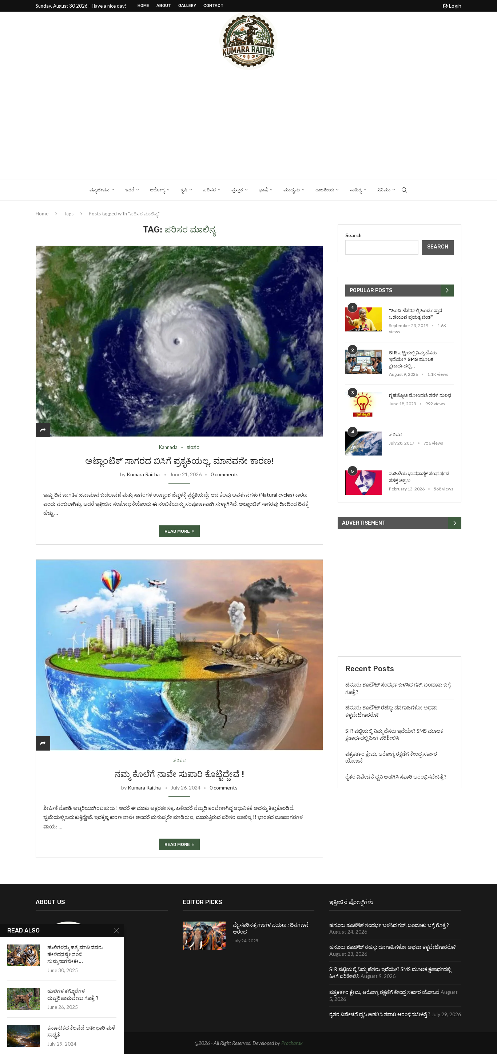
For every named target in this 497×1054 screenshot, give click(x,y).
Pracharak (292, 1043)
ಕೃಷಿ (183, 189)
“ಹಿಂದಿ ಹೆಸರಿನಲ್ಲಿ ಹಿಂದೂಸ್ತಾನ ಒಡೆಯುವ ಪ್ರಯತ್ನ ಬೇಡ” (415, 314)
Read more (177, 531)
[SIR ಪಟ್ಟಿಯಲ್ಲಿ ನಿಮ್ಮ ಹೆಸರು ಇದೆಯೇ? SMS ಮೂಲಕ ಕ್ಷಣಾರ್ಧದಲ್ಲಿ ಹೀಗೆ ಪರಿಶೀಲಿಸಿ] (363, 362)
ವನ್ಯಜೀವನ (100, 189)
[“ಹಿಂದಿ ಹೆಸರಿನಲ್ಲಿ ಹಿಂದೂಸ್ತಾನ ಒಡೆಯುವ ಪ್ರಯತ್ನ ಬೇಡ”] (363, 319)
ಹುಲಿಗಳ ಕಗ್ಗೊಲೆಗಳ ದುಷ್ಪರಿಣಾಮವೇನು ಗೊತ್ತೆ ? (73, 994)
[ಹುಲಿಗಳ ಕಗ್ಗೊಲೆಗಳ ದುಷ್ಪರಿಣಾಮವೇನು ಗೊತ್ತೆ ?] (23, 999)
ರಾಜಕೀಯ (324, 189)
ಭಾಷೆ (263, 189)
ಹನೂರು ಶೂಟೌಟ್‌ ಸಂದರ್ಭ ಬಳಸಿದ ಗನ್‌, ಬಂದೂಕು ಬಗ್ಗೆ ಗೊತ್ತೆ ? (389, 925)
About (163, 5)
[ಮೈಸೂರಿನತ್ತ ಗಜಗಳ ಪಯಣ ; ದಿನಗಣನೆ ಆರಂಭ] (204, 936)
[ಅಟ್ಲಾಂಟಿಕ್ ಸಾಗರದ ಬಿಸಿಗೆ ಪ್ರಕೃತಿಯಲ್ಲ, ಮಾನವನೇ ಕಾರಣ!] (179, 341)
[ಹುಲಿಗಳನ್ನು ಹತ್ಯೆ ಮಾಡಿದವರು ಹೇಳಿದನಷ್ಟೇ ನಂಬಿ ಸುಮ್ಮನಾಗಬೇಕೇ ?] (23, 955)
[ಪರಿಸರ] (363, 443)
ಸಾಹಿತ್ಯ (356, 189)
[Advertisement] (248, 124)
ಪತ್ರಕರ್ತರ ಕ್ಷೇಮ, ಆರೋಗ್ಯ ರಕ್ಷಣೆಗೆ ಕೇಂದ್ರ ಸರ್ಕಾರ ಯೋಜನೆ (384, 992)
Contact (213, 5)
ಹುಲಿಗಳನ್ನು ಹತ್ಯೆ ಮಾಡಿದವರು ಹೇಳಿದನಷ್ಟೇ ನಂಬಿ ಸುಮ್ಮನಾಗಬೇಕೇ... (75, 954)
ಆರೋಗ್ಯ (157, 189)
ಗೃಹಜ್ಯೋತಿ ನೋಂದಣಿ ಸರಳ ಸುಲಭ (420, 395)
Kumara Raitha (143, 474)
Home (143, 5)
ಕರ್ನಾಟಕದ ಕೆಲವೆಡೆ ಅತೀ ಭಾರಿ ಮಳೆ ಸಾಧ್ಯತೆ (81, 1031)
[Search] (404, 189)
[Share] (42, 430)
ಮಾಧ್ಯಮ (291, 189)
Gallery (187, 5)
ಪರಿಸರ (209, 189)
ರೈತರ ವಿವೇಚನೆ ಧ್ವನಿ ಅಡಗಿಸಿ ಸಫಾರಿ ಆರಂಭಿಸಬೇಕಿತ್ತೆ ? (395, 776)
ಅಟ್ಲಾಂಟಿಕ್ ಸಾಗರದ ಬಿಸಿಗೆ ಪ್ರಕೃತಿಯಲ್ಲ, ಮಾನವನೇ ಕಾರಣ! (179, 461)
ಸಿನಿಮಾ (383, 189)
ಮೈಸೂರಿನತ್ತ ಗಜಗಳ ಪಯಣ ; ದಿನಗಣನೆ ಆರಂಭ (271, 928)
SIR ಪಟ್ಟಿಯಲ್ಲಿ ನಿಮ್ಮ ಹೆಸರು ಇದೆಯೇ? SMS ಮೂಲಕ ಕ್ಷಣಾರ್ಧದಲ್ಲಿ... (413, 359)
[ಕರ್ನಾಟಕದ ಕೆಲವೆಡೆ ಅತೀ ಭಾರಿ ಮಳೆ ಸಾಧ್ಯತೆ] (23, 1036)
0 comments (225, 474)
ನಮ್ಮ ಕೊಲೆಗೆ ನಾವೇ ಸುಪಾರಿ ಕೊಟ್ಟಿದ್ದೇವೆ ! (179, 774)
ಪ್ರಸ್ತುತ (237, 189)
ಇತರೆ (129, 189)
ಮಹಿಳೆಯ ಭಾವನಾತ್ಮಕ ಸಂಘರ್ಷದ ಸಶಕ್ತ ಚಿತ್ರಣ (419, 477)
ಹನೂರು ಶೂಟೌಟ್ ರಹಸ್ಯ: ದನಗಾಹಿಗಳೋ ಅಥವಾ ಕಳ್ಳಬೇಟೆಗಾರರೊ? (392, 947)
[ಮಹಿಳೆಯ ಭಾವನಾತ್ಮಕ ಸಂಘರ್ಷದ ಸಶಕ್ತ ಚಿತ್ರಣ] (363, 482)
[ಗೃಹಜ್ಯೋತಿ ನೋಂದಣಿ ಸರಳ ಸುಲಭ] (363, 404)
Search (353, 235)
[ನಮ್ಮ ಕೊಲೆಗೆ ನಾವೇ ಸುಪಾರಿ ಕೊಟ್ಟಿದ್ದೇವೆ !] (179, 655)
